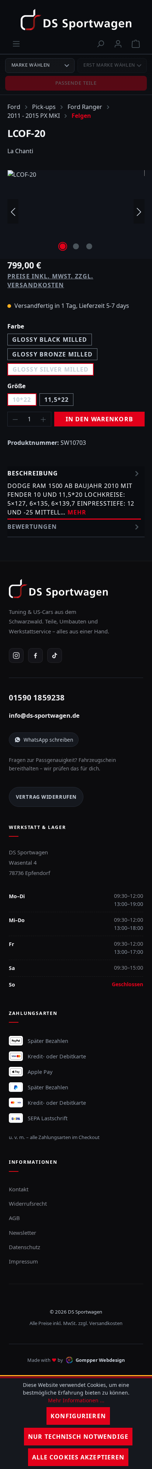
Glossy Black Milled (49, 339)
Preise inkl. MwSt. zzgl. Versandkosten (50, 280)
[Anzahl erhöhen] (43, 419)
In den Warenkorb (99, 419)
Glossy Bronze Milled (52, 354)
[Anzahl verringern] (15, 419)
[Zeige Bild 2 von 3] (76, 246)
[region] (76, 211)
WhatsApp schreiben (48, 739)
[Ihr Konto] (118, 43)
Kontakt (18, 1189)
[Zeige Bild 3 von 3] (89, 246)
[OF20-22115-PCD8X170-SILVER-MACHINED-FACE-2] (76, 211)
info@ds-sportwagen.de (44, 715)
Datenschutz (24, 1247)
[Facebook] (35, 655)
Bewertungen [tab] (32, 527)
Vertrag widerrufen (46, 797)
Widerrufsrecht (28, 1203)
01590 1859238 (37, 697)
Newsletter (22, 1232)
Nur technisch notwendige (78, 1437)
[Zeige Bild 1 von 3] (63, 246)
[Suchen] (100, 43)
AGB (14, 1218)
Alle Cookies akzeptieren (78, 1457)
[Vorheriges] (12, 212)
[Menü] (16, 43)
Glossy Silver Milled (51, 369)
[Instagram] (16, 655)
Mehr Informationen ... (76, 1400)
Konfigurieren (78, 1416)
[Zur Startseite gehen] (76, 19)
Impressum (23, 1261)
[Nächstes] (139, 212)
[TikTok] (54, 655)
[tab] (74, 493)
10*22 (22, 400)
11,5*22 (56, 400)
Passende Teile (76, 83)
